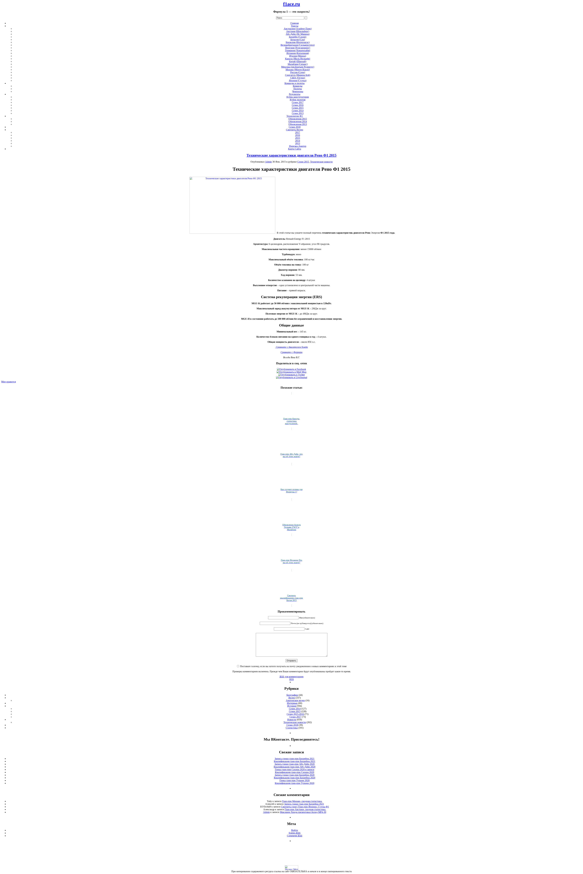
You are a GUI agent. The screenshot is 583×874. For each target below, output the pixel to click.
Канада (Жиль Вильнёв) (297, 58)
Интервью (292, 703)
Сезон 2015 (297, 108)
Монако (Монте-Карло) (298, 69)
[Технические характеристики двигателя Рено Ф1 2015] (232, 232)
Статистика (292, 727)
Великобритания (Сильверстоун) (298, 45)
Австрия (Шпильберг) (297, 31)
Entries (294, 833)
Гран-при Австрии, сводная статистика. (305, 809)
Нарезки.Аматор (297, 146)
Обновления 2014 (297, 121)
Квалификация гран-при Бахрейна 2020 (294, 777)
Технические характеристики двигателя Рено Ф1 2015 (291, 155)
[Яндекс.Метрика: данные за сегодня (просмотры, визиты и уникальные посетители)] (291, 867)
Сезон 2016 (297, 105)
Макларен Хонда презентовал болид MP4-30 (303, 812)
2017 (297, 132)
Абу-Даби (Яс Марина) (297, 34)
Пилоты (297, 88)
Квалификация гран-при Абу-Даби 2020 (294, 766)
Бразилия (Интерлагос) (298, 42)
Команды (297, 86)
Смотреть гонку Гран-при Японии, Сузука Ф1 (305, 806)
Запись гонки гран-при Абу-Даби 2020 (294, 764)
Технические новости (321, 161)
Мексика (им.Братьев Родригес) (297, 67)
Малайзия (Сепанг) (298, 64)
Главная (294, 23)
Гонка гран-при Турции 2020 (295, 780)
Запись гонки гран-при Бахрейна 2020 (294, 775)
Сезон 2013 (297, 113)
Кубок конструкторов (297, 97)
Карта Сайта (294, 149)
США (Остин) (297, 78)
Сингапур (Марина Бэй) (297, 75)
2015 (297, 138)
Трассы (294, 26)
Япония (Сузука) (297, 80)
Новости (291, 719)
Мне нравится (8, 381)
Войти (294, 830)
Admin (268, 161)
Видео (291, 697)
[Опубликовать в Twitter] (291, 374)
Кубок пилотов (297, 99)
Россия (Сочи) (297, 72)
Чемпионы (297, 91)
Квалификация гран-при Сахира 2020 (294, 772)
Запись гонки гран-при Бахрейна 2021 (294, 758)
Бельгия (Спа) (297, 39)
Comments (294, 835)
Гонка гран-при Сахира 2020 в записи (294, 769)
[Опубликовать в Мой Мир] (291, 372)
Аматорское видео (295, 700)
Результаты (294, 94)
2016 (297, 135)
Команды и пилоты (295, 83)
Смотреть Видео (294, 129)
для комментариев (291, 676)
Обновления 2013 (297, 124)
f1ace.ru (291, 4)
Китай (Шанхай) (297, 61)
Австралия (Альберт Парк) (298, 28)
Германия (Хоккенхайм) (297, 50)
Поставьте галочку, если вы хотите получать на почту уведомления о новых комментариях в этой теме (293, 666)
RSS (291, 679)
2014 (297, 140)
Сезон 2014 (297, 110)
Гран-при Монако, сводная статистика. (302, 801)
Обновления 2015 (297, 118)
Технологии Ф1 (294, 116)
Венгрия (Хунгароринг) (297, 47)
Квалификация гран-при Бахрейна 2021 (294, 761)
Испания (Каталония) (297, 53)
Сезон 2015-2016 (295, 714)
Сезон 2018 (294, 127)
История (291, 706)
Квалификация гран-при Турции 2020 (294, 783)
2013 (297, 143)
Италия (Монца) (297, 56)
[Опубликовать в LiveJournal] (291, 377)
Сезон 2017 (297, 102)
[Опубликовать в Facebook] (291, 369)
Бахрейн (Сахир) (297, 37)
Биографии (292, 695)
